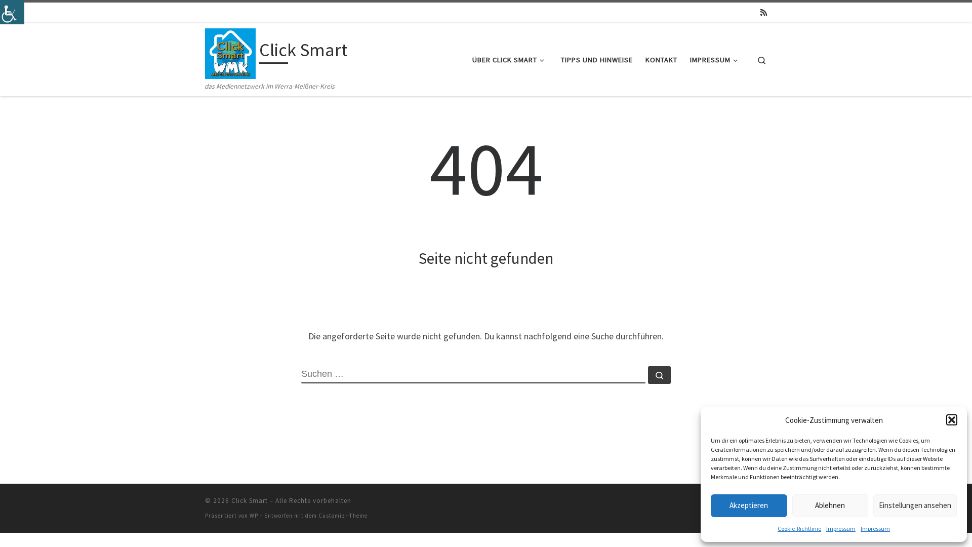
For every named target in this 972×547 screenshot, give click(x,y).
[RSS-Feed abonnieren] (763, 12)
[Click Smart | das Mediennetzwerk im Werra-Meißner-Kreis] (230, 52)
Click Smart (249, 500)
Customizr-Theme (343, 515)
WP (254, 515)
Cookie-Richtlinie (799, 528)
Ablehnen (830, 505)
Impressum (841, 528)
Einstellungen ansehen (915, 505)
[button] (952, 420)
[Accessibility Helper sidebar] (12, 12)
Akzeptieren (749, 505)
